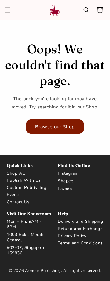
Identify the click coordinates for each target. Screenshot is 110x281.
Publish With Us (24, 180)
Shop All (16, 173)
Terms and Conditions (80, 243)
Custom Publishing (26, 187)
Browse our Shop (55, 127)
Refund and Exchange (80, 229)
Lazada (65, 189)
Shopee (65, 181)
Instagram (68, 173)
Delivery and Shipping (80, 221)
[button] (7, 10)
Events (14, 194)
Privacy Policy (72, 236)
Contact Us (18, 202)
